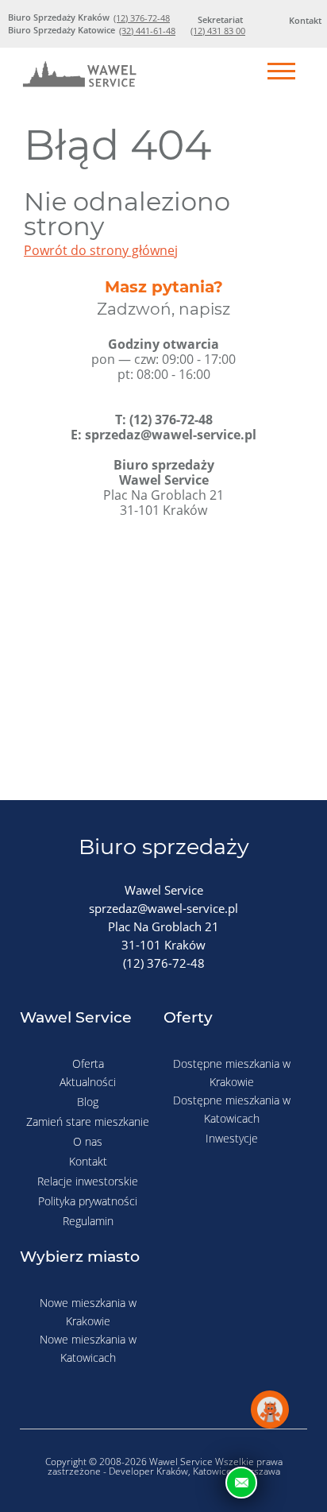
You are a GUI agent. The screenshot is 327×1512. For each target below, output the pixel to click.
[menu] (281, 73)
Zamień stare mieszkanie (87, 1121)
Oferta (88, 1063)
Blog (87, 1101)
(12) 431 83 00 (217, 30)
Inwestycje (232, 1138)
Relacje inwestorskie (87, 1181)
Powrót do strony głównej (101, 250)
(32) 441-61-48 (147, 30)
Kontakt (88, 1161)
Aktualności (88, 1081)
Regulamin (88, 1220)
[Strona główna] (79, 78)
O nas (87, 1141)
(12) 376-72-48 (141, 18)
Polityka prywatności (87, 1200)
